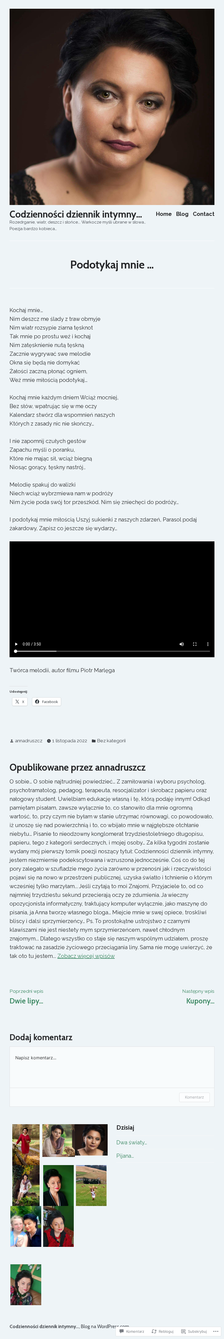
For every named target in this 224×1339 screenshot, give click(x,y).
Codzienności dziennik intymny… (76, 214)
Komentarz (194, 1097)
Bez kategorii (111, 740)
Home (164, 214)
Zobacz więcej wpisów (86, 956)
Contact (203, 214)
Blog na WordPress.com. (105, 1326)
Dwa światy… (131, 1142)
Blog (182, 214)
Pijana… (125, 1156)
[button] (26, 1144)
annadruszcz (28, 740)
